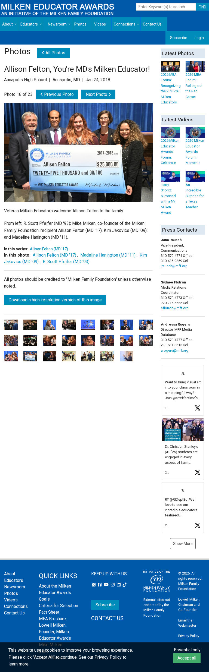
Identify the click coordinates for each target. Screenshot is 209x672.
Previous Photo (58, 94)
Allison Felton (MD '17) (49, 249)
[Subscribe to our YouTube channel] (106, 584)
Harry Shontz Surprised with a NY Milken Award (168, 198)
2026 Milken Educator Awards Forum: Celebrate (170, 151)
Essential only (187, 649)
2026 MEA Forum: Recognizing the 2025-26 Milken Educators (171, 88)
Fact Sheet (49, 612)
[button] (183, 390)
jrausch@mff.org (174, 266)
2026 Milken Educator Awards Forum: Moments (195, 151)
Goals (44, 599)
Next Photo (97, 94)
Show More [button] (183, 543)
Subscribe (178, 38)
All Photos (54, 52)
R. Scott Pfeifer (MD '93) (66, 261)
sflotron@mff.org (175, 308)
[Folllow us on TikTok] (124, 584)
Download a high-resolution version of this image (55, 299)
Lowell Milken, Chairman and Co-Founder (189, 604)
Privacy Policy (188, 636)
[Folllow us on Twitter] (94, 584)
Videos (100, 24)
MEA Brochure (52, 618)
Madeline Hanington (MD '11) (108, 255)
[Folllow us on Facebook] (100, 584)
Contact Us (152, 24)
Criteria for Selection (58, 605)
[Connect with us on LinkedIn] (119, 584)
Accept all (186, 658)
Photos (80, 24)
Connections (124, 24)
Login (199, 38)
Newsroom (57, 24)
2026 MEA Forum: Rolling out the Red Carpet (194, 85)
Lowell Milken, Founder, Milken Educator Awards (55, 632)
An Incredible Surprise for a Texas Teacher (195, 196)
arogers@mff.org (174, 350)
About (7, 24)
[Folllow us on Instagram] (113, 584)
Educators (29, 24)
